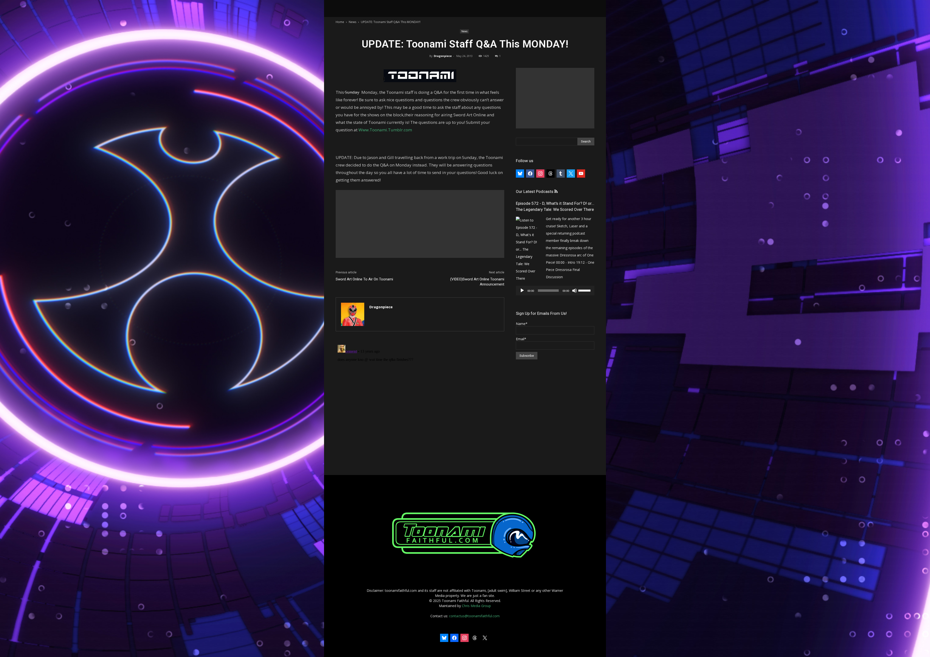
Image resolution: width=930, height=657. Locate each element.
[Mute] (574, 290)
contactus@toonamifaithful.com (474, 616)
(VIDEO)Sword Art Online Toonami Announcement (477, 281)
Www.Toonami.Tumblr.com (385, 130)
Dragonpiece (443, 56)
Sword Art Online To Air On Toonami (364, 279)
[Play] (522, 290)
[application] (555, 290)
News (352, 22)
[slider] (585, 290)
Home (340, 22)
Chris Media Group (476, 605)
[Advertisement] (420, 224)
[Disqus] (420, 403)
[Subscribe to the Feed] (556, 191)
